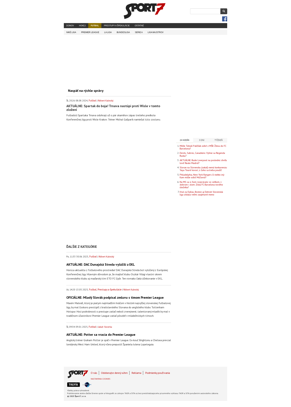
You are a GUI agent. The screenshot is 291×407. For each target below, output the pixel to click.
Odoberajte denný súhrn (114, 372)
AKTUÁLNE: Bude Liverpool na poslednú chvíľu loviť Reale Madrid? (203, 161)
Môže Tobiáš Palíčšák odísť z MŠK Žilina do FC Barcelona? (203, 147)
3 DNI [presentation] (201, 140)
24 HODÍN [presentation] (184, 140)
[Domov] (145, 10)
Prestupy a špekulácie (117, 25)
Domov (70, 25)
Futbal (95, 25)
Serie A (139, 32)
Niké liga (71, 32)
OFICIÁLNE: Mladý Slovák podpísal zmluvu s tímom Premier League (115, 297)
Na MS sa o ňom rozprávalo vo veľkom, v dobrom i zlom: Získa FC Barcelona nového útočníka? (201, 184)
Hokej (82, 25)
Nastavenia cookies (100, 379)
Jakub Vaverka (105, 326)
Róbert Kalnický (106, 100)
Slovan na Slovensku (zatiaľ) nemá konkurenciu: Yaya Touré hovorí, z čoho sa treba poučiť (203, 169)
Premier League (90, 32)
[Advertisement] (145, 60)
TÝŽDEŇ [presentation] (219, 140)
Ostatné (139, 25)
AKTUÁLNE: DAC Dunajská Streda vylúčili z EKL (100, 264)
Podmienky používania (157, 372)
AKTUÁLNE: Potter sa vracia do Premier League (100, 334)
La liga (108, 32)
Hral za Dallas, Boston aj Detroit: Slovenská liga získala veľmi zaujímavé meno (201, 193)
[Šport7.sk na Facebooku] (224, 18)
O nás (94, 372)
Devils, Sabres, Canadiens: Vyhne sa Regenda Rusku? (202, 154)
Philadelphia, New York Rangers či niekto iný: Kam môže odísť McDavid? (202, 176)
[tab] (184, 140)
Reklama (136, 372)
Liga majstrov (156, 32)
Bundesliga (123, 32)
